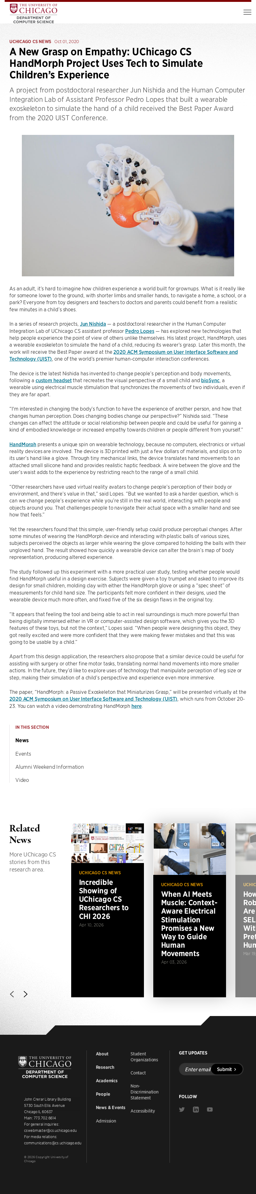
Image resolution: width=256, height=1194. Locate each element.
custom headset (54, 380)
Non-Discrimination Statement (144, 1091)
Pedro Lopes (139, 331)
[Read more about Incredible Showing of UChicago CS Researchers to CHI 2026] (107, 910)
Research (105, 1067)
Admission (106, 1120)
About (102, 1054)
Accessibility (142, 1110)
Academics (107, 1080)
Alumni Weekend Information (49, 766)
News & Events (111, 1107)
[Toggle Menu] (247, 12)
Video (22, 780)
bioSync (210, 380)
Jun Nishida (93, 323)
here (136, 706)
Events (23, 753)
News (22, 740)
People (103, 1094)
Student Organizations (144, 1056)
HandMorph (22, 444)
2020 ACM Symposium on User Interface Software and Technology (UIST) (93, 698)
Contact (137, 1072)
